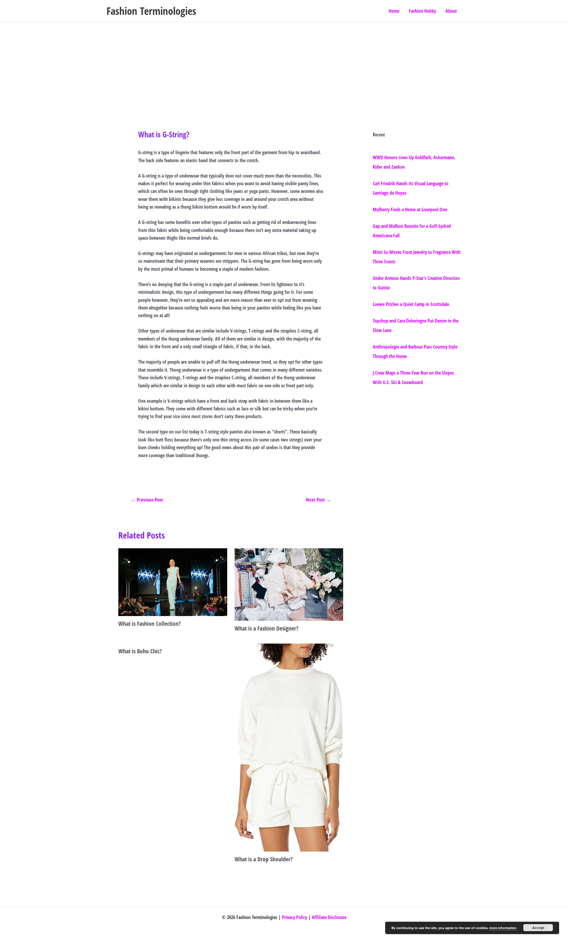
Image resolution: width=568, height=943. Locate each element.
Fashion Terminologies (151, 11)
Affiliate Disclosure (329, 917)
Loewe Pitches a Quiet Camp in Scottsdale (411, 304)
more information (503, 928)
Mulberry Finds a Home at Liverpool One (410, 209)
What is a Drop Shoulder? (264, 859)
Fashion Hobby (422, 11)
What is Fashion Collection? (149, 624)
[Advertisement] (284, 66)
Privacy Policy (294, 917)
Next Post (318, 499)
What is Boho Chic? (140, 651)
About (451, 11)
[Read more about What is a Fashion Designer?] (289, 584)
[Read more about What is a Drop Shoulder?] (289, 747)
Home (394, 11)
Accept (538, 927)
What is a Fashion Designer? (266, 628)
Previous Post (146, 499)
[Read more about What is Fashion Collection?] (172, 581)
